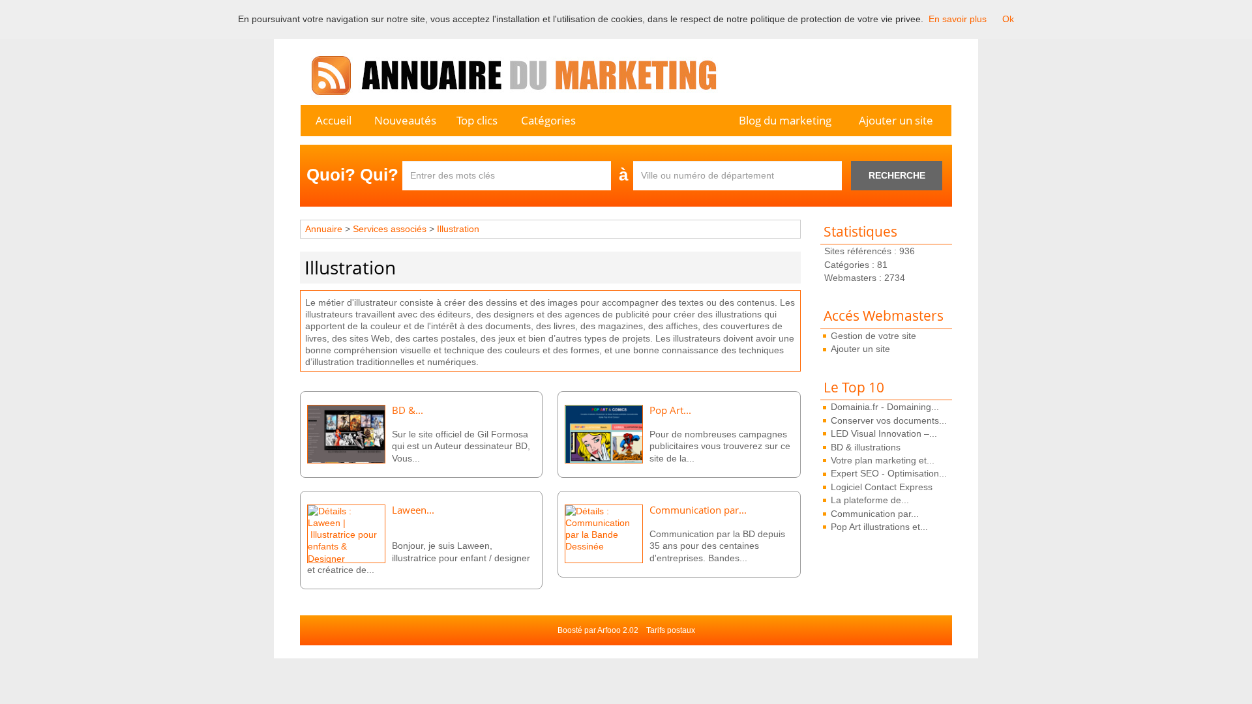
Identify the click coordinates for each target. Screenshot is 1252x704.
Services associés (391, 229)
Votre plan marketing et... (882, 460)
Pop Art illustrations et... (879, 526)
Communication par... (875, 513)
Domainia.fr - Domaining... (885, 407)
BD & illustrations (866, 447)
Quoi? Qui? (352, 174)
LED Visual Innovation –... (884, 433)
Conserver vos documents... (889, 420)
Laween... (413, 510)
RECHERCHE (897, 175)
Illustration (458, 229)
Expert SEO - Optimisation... (889, 473)
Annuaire (323, 229)
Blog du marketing (785, 120)
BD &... (407, 410)
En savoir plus (958, 19)
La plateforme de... (870, 500)
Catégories (548, 120)
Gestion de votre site (873, 335)
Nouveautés (405, 120)
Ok (1008, 19)
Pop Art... (670, 410)
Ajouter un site (896, 120)
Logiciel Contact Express (881, 487)
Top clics (477, 120)
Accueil (333, 120)
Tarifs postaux (670, 630)
